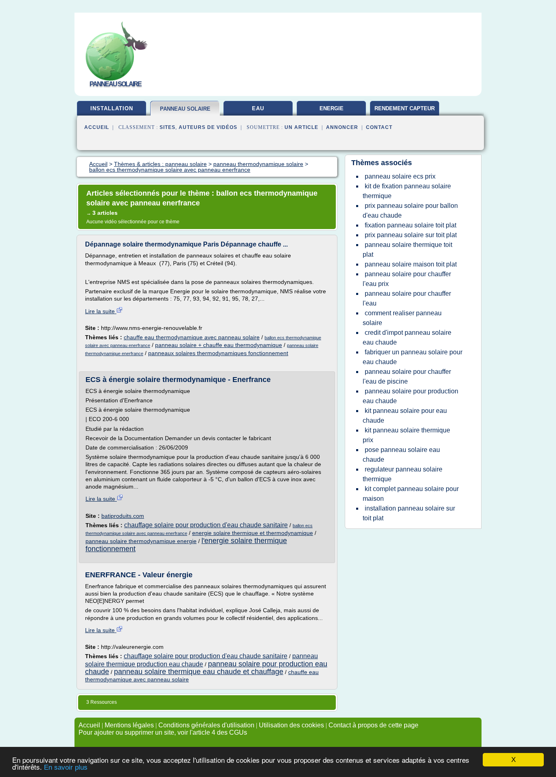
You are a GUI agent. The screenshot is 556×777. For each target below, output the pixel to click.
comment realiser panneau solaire (402, 318)
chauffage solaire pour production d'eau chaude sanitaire (206, 525)
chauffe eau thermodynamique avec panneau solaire (192, 337)
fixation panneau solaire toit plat (410, 225)
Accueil (96, 127)
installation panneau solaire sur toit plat (409, 513)
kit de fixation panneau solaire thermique (407, 191)
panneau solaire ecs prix (400, 176)
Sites (167, 127)
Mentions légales (129, 725)
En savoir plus (66, 767)
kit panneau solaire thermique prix (406, 435)
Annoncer (342, 127)
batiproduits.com (122, 516)
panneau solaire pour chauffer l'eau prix (407, 279)
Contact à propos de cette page (373, 725)
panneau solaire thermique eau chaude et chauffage (198, 672)
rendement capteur (404, 108)
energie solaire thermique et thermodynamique (252, 533)
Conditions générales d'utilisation (206, 725)
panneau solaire (185, 109)
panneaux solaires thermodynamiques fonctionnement (218, 353)
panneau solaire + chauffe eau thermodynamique (218, 345)
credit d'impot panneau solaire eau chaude (407, 337)
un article (301, 127)
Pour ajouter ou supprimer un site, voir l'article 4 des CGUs (163, 732)
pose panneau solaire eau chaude (401, 454)
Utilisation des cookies (291, 725)
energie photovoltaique (331, 111)
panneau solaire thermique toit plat (407, 249)
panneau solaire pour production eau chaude (410, 396)
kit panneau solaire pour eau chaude (405, 415)
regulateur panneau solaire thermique (402, 474)
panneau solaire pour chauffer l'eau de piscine (407, 376)
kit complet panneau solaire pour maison (411, 493)
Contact (379, 127)
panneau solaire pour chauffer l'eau (407, 298)
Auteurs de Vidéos (208, 127)
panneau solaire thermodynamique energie (141, 541)
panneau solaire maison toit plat (411, 264)
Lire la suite (100, 311)
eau (258, 108)
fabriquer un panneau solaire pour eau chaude (412, 357)
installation (111, 108)
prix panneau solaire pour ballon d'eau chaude (410, 210)
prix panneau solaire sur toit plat (411, 234)
